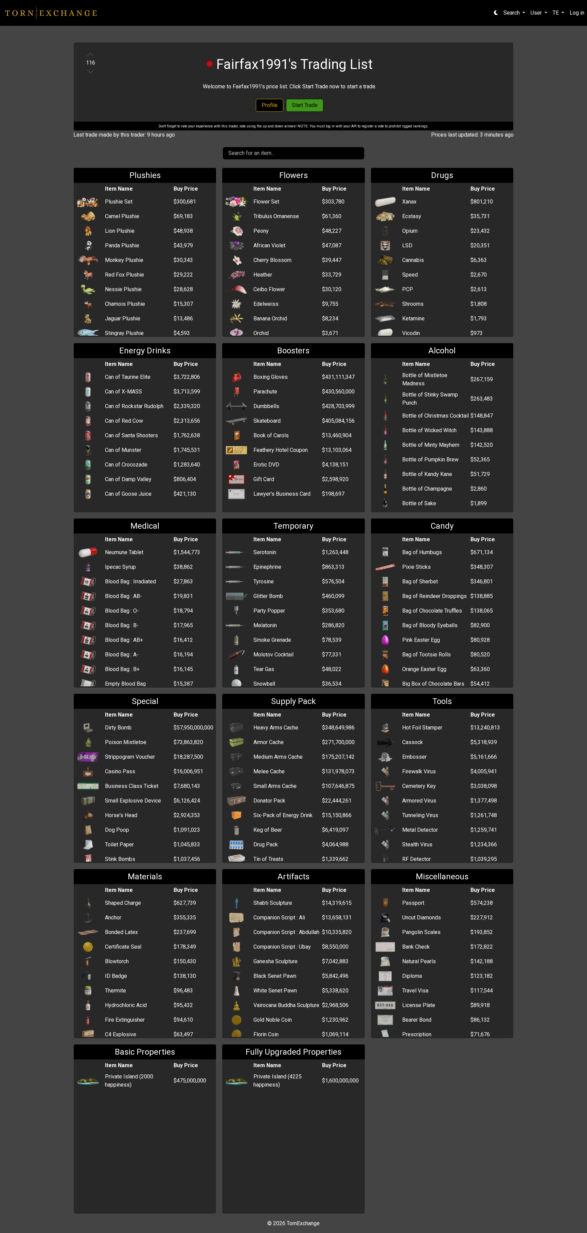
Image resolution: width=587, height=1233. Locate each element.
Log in (577, 13)
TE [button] (556, 13)
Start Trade (305, 105)
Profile (270, 105)
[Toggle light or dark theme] (496, 13)
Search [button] (512, 13)
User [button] (537, 13)
